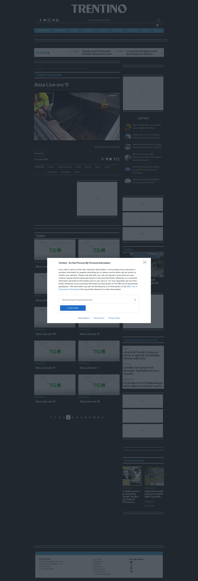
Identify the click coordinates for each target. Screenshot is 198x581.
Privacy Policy (114, 318)
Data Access (99, 318)
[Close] (145, 263)
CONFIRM (72, 308)
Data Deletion (84, 318)
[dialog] (99, 290)
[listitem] (99, 299)
